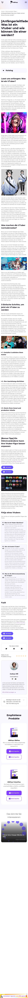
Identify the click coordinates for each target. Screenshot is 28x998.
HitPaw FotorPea (14, 782)
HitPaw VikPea (14, 740)
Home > (3, 11)
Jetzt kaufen (15, 751)
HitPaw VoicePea (17, 461)
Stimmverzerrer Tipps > (11, 11)
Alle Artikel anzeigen (8, 692)
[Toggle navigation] (26, 2)
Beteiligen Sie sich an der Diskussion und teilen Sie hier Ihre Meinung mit (13, 701)
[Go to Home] (14, 2)
